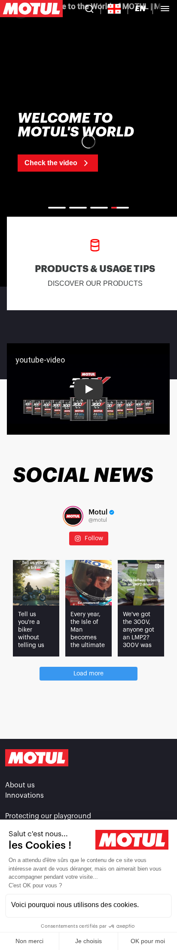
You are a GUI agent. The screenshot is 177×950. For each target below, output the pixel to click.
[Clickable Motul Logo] (31, 8)
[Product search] (89, 8)
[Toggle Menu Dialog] (165, 8)
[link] (88, 141)
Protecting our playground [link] (48, 816)
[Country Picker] (114, 9)
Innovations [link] (24, 795)
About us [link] (20, 785)
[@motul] (73, 516)
